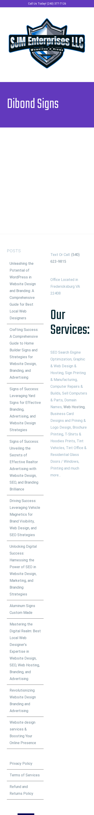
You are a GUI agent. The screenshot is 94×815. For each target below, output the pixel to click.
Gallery (54, 173)
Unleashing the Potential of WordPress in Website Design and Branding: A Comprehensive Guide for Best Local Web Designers (23, 290)
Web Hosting (74, 407)
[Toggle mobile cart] (69, 72)
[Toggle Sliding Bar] (77, 72)
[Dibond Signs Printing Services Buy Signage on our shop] (47, 172)
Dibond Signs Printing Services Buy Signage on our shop (40, 173)
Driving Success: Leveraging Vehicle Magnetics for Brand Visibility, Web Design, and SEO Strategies (25, 518)
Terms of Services (25, 775)
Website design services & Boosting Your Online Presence (23, 732)
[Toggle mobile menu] (85, 72)
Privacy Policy (21, 763)
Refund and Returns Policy (21, 790)
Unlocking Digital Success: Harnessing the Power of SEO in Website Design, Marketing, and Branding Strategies (23, 570)
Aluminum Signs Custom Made (22, 609)
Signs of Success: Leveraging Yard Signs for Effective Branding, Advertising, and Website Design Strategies (25, 409)
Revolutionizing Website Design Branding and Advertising (23, 700)
